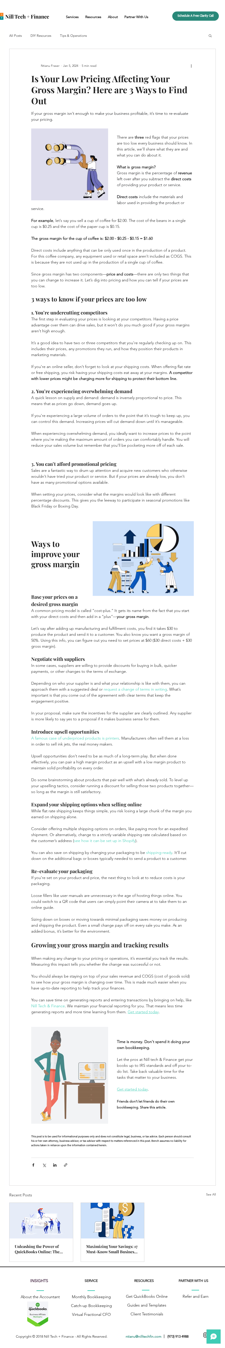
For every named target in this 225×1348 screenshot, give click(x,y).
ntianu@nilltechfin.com (144, 1336)
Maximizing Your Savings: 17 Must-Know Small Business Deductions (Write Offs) (112, 1249)
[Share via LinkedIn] (55, 1165)
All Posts (15, 35)
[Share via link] (66, 1165)
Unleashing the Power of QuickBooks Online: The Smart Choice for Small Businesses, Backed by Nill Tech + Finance (39, 1249)
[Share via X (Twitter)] (44, 1165)
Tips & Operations (73, 35)
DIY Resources (41, 35)
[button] (72, 17)
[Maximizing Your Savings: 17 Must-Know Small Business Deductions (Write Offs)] (112, 1220)
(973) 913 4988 (178, 1336)
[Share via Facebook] (33, 1165)
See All (211, 1194)
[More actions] (191, 65)
